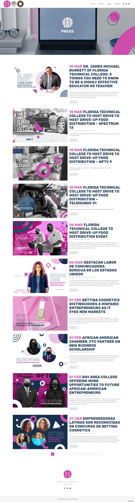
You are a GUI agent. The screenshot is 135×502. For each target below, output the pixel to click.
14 (90, 454)
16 (98, 454)
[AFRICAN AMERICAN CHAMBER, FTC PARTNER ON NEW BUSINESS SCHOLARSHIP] (40, 351)
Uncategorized (85, 89)
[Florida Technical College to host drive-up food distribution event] (40, 238)
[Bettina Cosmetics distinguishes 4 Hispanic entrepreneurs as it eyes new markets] (40, 313)
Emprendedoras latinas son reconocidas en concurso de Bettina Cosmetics (94, 424)
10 (73, 454)
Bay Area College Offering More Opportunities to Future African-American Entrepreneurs (94, 385)
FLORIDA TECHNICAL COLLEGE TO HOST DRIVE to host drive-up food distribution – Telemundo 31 (94, 195)
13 (85, 454)
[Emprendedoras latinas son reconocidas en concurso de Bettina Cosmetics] (40, 432)
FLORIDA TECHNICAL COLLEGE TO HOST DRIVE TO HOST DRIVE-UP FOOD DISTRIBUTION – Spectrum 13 (94, 120)
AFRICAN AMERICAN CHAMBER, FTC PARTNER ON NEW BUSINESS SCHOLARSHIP (94, 343)
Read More (74, 102)
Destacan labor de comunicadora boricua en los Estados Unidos (93, 268)
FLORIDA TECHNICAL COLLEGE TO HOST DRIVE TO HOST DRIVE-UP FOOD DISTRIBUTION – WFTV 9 (94, 156)
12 (81, 454)
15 (94, 454)
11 (77, 454)
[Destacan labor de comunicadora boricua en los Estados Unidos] (40, 276)
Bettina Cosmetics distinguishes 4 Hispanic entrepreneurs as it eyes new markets (94, 306)
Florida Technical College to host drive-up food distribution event (91, 231)
